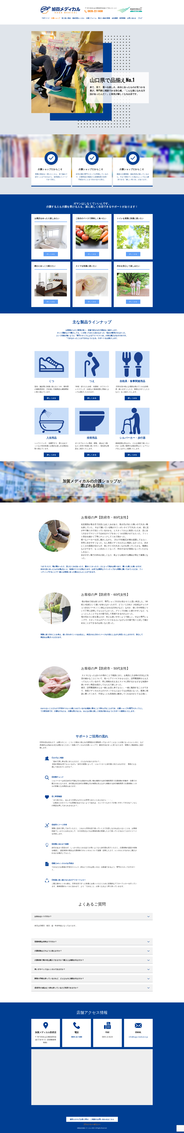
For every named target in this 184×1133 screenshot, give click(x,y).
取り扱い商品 (66, 18)
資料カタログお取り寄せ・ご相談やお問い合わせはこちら (92, 1119)
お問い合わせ (131, 18)
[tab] (92, 916)
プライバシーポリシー (92, 1124)
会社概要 (115, 18)
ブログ (140, 18)
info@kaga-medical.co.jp (138, 1037)
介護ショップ (55, 18)
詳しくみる (51, 254)
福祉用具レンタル (78, 18)
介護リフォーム (91, 18)
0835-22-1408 (95, 11)
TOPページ (45, 18)
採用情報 (122, 18)
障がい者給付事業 (104, 18)
